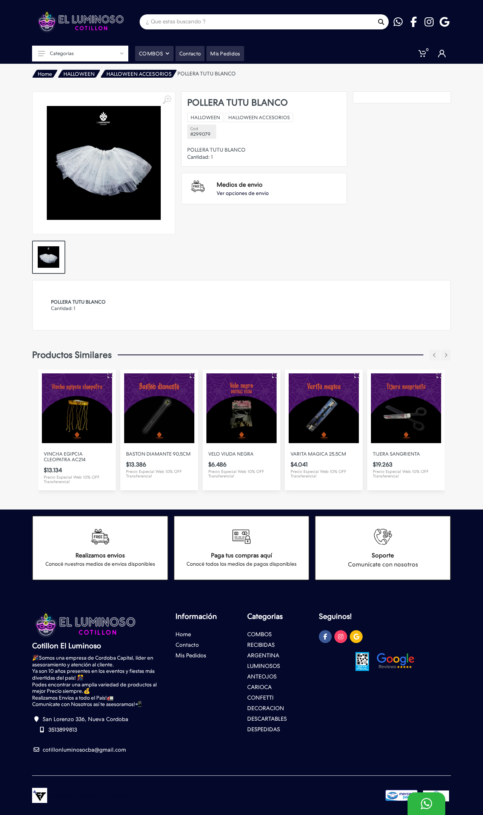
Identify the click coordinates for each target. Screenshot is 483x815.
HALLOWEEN (79, 74)
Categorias (62, 53)
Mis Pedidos (190, 655)
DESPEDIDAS (263, 729)
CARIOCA (259, 687)
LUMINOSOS (263, 666)
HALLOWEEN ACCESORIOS (139, 74)
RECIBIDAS (261, 645)
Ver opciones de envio (243, 193)
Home (45, 74)
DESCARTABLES (267, 719)
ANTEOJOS (262, 677)
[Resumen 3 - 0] (110, 375)
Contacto (187, 645)
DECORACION (265, 708)
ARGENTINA (263, 655)
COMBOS (259, 634)
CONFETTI (260, 698)
